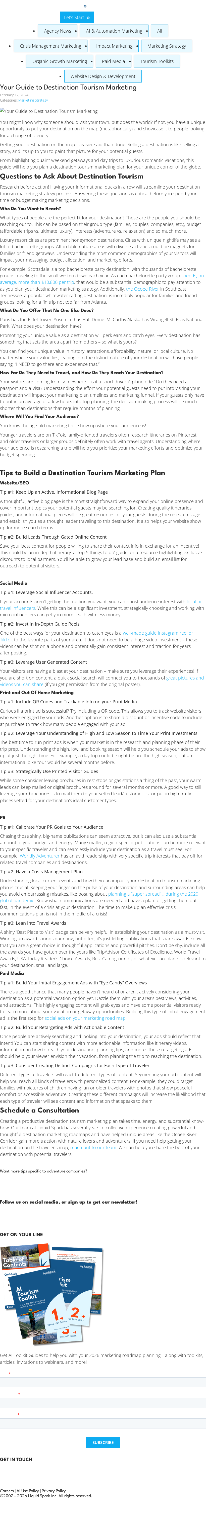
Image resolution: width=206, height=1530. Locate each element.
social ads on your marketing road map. (86, 1018)
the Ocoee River (142, 289)
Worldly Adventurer (40, 856)
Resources (175, 6)
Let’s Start (74, 17)
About (151, 6)
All (159, 31)
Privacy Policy (54, 1491)
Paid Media (113, 61)
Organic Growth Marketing (59, 61)
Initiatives (127, 6)
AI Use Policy (28, 1491)
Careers (7, 1491)
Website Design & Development (103, 76)
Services (72, 6)
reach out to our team (93, 1147)
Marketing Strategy (166, 46)
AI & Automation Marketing (114, 31)
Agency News (57, 31)
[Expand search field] (60, 12)
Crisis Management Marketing (50, 46)
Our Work (101, 6)
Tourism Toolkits (157, 61)
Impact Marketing (114, 46)
